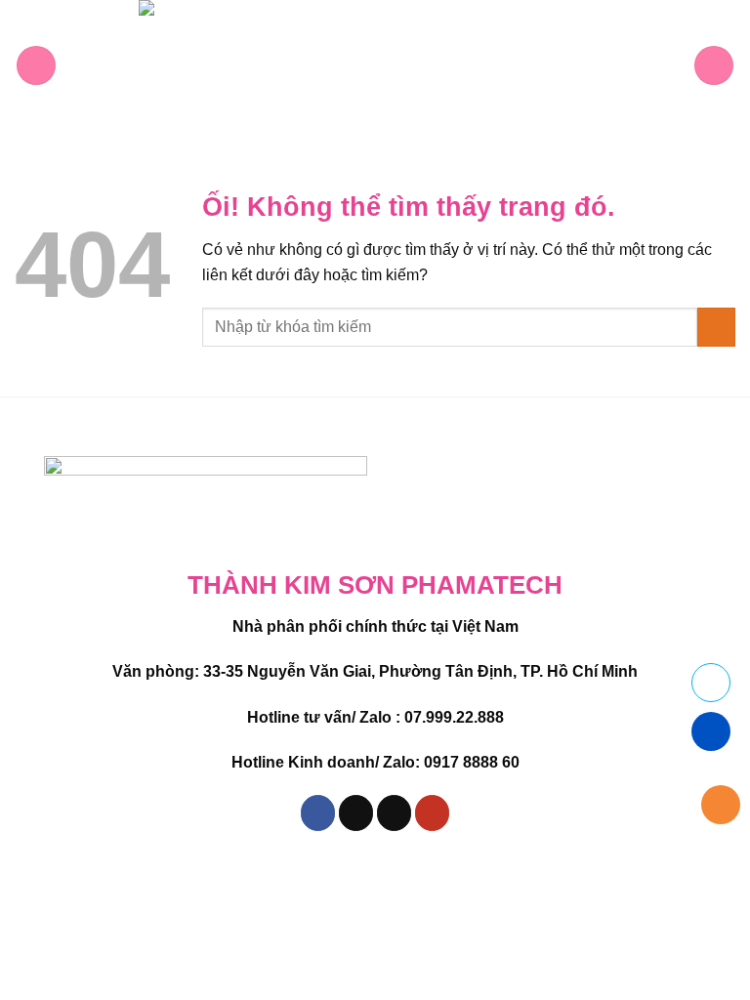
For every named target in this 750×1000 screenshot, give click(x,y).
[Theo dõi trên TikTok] (356, 812)
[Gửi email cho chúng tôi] (394, 812)
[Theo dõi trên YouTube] (432, 812)
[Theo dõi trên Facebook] (318, 812)
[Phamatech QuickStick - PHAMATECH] (375, 65)
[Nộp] (716, 327)
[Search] (713, 65)
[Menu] (36, 65)
